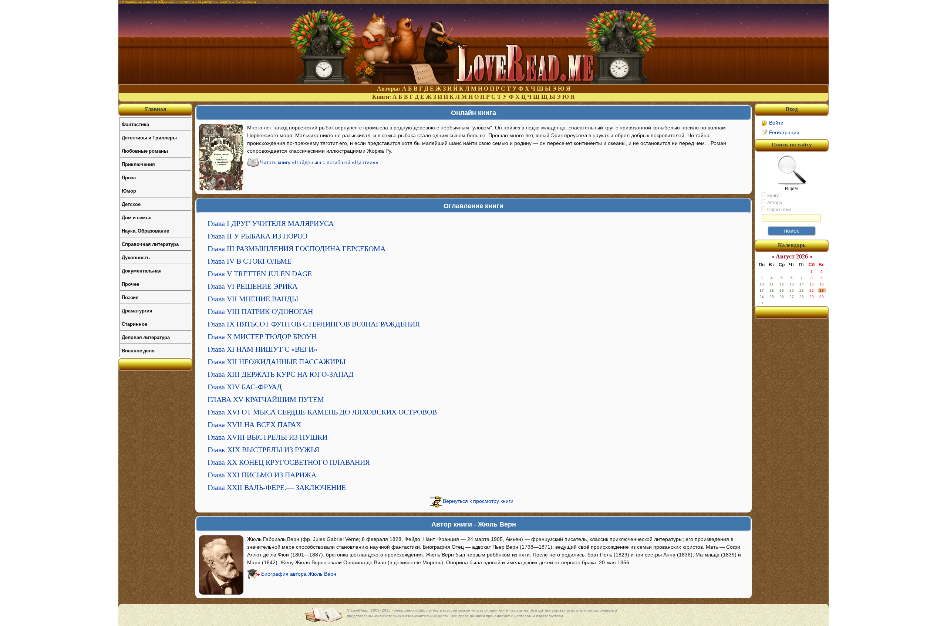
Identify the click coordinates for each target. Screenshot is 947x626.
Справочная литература (150, 243)
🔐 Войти (772, 123)
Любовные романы (145, 150)
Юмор (129, 190)
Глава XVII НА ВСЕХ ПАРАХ (254, 424)
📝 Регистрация (780, 132)
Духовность (136, 257)
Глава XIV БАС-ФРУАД (245, 387)
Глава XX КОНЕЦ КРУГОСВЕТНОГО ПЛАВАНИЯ (289, 462)
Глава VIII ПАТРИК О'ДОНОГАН (260, 311)
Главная (155, 109)
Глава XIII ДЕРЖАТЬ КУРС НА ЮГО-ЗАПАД (281, 374)
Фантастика (135, 124)
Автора (774, 202)
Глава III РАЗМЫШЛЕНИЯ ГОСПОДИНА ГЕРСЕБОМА (296, 248)
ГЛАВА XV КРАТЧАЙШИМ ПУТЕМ (266, 399)
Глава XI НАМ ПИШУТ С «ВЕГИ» (262, 349)
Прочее (130, 283)
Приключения (138, 164)
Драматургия (137, 310)
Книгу (772, 195)
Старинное (134, 323)
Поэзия (130, 297)
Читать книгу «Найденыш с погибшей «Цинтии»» (319, 162)
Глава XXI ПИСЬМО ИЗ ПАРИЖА (262, 475)
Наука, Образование (145, 230)
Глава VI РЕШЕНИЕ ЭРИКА (252, 286)
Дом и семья (137, 217)
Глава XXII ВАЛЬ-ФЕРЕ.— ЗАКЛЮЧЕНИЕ (277, 487)
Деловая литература (146, 337)
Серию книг (778, 209)
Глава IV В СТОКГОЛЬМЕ (249, 261)
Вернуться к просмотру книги (478, 501)
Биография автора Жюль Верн (298, 574)
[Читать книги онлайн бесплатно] (473, 82)
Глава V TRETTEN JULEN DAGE (260, 274)
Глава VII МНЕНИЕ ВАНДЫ (253, 299)
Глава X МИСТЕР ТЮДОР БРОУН (262, 336)
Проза (129, 177)
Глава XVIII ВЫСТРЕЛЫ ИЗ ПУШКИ (267, 437)
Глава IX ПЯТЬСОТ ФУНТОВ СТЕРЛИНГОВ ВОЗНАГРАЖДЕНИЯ (314, 324)
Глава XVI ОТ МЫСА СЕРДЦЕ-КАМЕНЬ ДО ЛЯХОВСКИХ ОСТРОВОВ (322, 412)
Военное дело (138, 350)
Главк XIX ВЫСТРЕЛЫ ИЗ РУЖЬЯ (263, 450)
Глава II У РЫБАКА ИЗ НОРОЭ (257, 236)
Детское (131, 203)
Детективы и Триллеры (149, 137)
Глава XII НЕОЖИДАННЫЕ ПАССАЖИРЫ (277, 362)
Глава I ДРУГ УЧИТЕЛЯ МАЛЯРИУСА (271, 223)
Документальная (142, 270)
